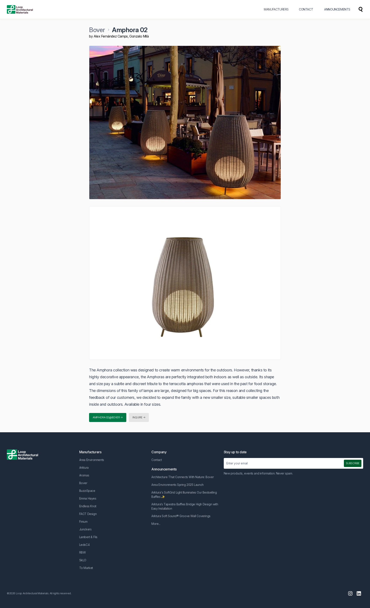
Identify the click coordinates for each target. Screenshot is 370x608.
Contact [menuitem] (306, 9)
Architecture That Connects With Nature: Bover (182, 477)
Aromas (84, 475)
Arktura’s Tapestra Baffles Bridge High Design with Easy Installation (184, 506)
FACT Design (88, 514)
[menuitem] (360, 9)
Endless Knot (87, 506)
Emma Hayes (87, 498)
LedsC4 (84, 544)
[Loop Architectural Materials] (20, 9)
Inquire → (139, 417)
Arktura (84, 467)
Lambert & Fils (88, 537)
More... (155, 523)
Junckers (85, 529)
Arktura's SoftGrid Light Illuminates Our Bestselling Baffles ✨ (184, 494)
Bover (97, 30)
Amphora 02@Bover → (108, 417)
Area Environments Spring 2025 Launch (177, 484)
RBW (82, 552)
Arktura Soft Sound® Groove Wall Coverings (180, 516)
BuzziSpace (87, 490)
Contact (156, 460)
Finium (83, 521)
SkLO (82, 560)
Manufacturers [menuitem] (276, 9)
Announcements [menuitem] (337, 9)
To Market (86, 568)
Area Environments (91, 460)
